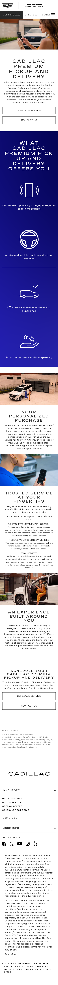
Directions (31, 15)
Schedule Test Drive (15, 810)
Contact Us (29, 120)
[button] (11, 15)
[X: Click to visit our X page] (13, 844)
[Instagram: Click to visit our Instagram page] (29, 844)
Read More (11, 954)
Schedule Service (29, 110)
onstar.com (7, 747)
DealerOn (27, 964)
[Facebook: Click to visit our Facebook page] (5, 844)
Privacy (46, 964)
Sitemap (37, 964)
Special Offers (12, 806)
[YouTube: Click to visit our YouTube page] (21, 844)
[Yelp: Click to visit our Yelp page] (37, 844)
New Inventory (12, 798)
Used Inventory (12, 802)
